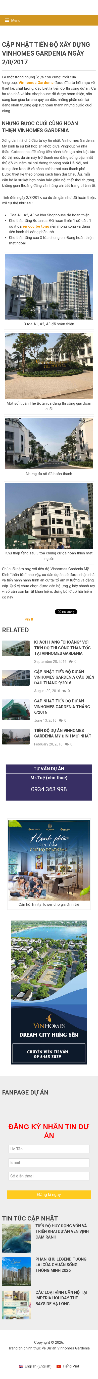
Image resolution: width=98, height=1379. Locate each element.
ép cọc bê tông (36, 226)
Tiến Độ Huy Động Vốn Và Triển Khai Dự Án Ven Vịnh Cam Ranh (62, 1231)
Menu (15, 20)
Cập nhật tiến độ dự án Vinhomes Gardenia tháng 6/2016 (62, 707)
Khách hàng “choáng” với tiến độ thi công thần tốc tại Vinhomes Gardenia (62, 648)
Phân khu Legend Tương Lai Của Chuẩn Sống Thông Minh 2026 (60, 1265)
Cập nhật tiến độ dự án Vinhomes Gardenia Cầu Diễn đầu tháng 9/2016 (64, 677)
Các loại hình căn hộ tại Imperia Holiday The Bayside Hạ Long (61, 1298)
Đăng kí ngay (49, 1194)
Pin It (29, 619)
